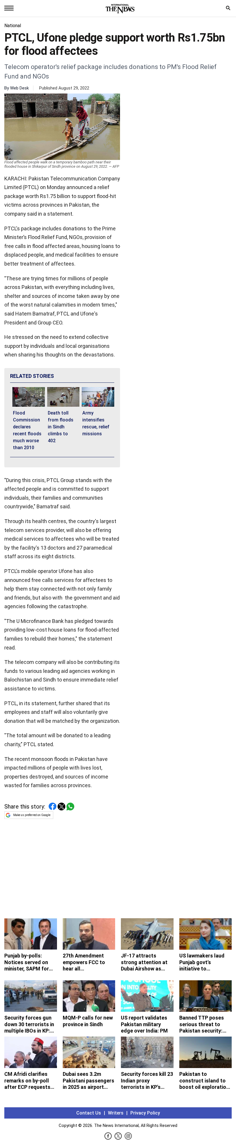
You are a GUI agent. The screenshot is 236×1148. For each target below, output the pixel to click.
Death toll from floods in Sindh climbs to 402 (60, 426)
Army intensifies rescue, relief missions (95, 423)
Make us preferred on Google (31, 815)
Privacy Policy (145, 1113)
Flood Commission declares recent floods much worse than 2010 (27, 430)
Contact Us (88, 1113)
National (12, 25)
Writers (115, 1113)
